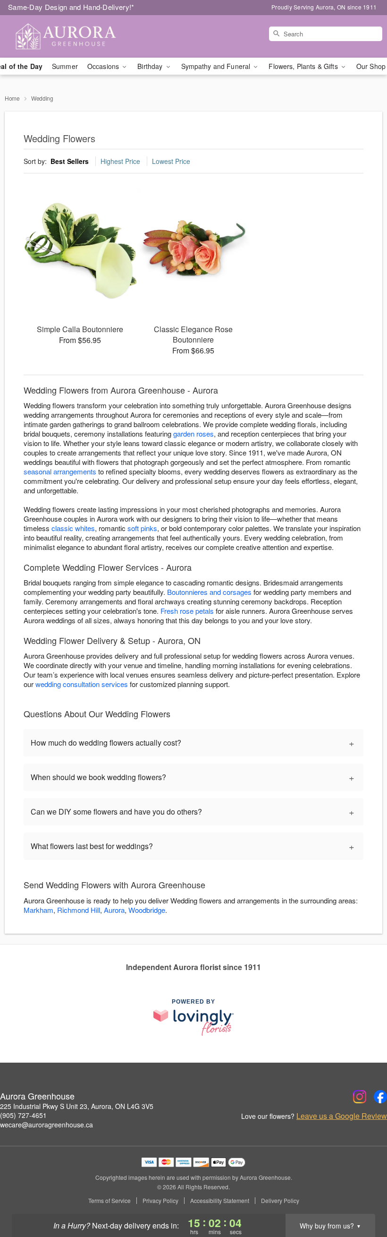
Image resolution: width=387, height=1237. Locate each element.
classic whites (73, 528)
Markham (38, 910)
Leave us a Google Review (341, 1116)
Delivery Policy (280, 1200)
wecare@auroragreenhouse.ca (46, 1124)
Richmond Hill (78, 910)
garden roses (193, 433)
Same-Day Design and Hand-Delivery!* (71, 7)
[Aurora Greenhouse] (66, 36)
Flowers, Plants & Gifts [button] (304, 66)
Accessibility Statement (219, 1200)
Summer (65, 66)
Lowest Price (171, 161)
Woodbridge (146, 910)
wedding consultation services (81, 684)
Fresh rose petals (187, 611)
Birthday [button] (150, 66)
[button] (362, 1197)
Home (12, 98)
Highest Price (120, 161)
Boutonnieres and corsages (209, 592)
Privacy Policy (160, 1200)
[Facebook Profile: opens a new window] (380, 1096)
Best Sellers (69, 161)
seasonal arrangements (60, 471)
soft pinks (142, 528)
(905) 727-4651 (23, 1115)
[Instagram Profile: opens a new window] (359, 1096)
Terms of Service (109, 1200)
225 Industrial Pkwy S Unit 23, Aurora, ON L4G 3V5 (76, 1106)
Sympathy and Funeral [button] (216, 66)
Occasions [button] (104, 66)
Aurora (114, 910)
